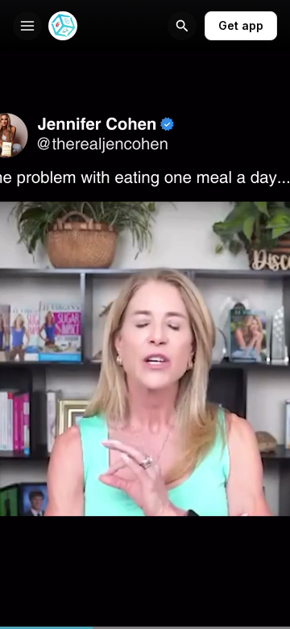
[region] (145, 628)
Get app (240, 25)
